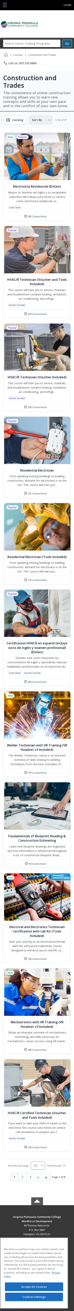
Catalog (17, 120)
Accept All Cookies (34, 1287)
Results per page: (18, 1165)
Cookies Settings (34, 1297)
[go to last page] (46, 1177)
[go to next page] (38, 1177)
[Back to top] (37, 1220)
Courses (18, 55)
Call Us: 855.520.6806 (20, 63)
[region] (34, 1273)
